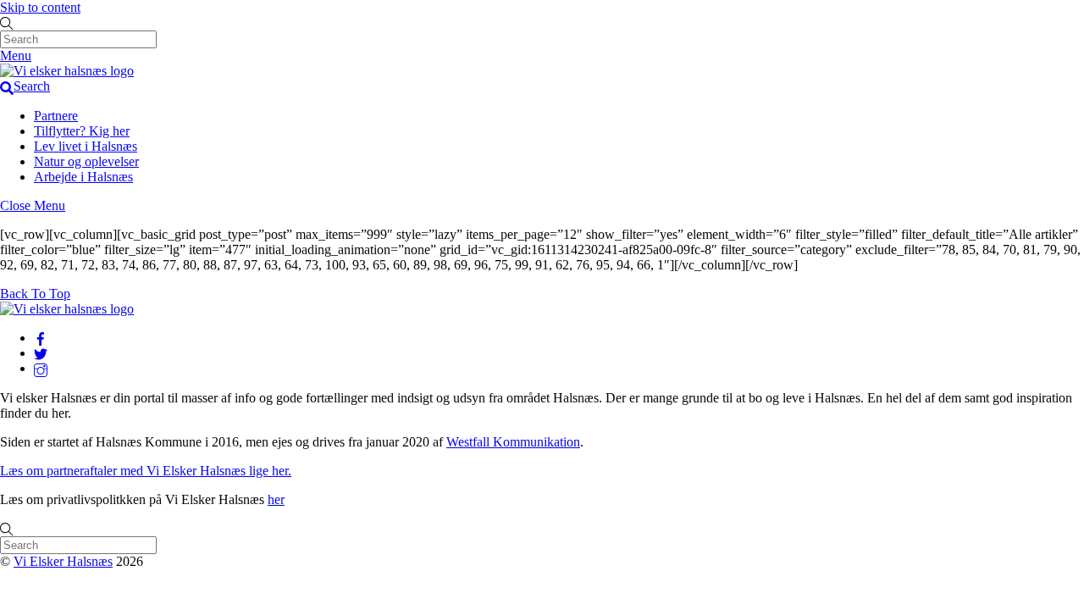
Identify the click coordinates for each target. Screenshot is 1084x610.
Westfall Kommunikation (513, 442)
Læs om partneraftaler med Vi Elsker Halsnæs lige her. (145, 470)
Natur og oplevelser (86, 161)
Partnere (56, 115)
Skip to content (40, 7)
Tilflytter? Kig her (82, 131)
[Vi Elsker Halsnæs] (67, 71)
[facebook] (40, 337)
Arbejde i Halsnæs (83, 176)
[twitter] (40, 353)
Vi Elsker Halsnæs (63, 561)
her (276, 499)
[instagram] (40, 368)
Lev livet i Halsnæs (85, 146)
